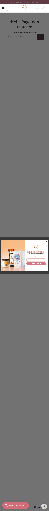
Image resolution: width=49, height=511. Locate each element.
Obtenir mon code (36, 263)
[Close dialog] (46, 241)
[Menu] (3, 8)
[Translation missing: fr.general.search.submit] (7, 8)
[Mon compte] (38, 8)
